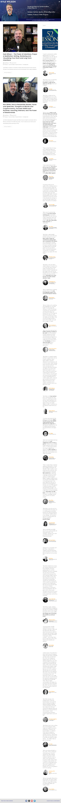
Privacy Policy (3, 800)
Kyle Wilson (6, 62)
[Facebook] (26, 801)
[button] (59, 2)
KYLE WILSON (8, 1)
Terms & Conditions (9, 800)
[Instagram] (29, 801)
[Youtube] (32, 801)
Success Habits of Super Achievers (15, 64)
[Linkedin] (35, 801)
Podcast (6, 64)
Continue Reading (8, 72)
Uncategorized (25, 64)
